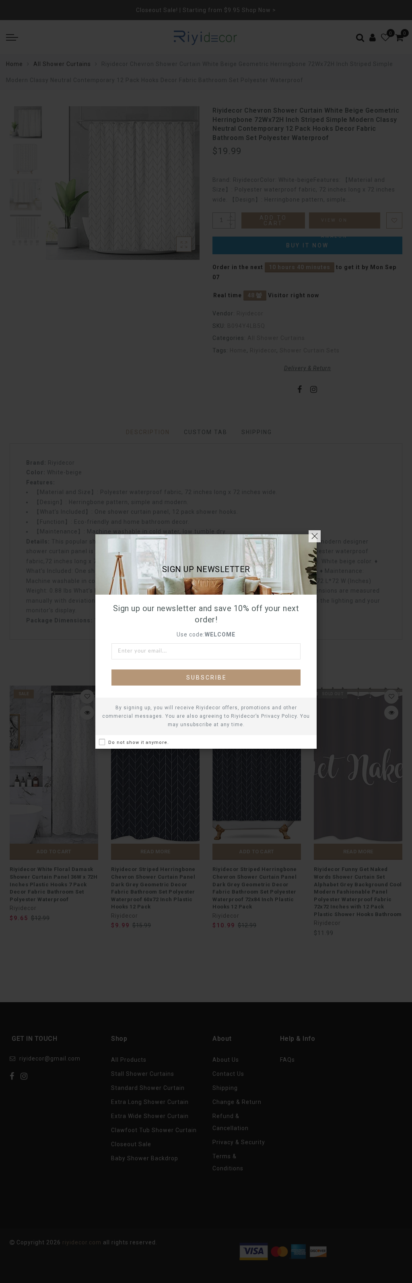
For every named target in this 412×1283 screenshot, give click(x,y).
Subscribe (206, 677)
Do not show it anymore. (138, 742)
